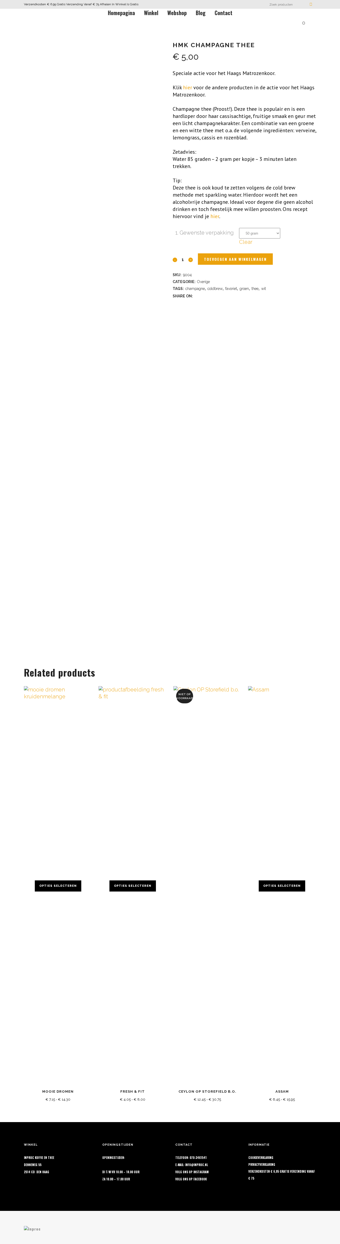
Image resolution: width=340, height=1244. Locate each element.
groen (244, 288)
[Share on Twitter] (204, 295)
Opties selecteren (58, 886)
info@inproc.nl (196, 1165)
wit (263, 288)
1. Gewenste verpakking (204, 233)
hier (187, 87)
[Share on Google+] (211, 295)
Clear (245, 242)
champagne (195, 288)
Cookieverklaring (260, 1157)
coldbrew (215, 288)
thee (255, 288)
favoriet (231, 288)
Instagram (201, 1172)
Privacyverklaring (261, 1164)
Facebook (200, 1179)
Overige (203, 282)
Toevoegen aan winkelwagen (235, 259)
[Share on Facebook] (197, 295)
